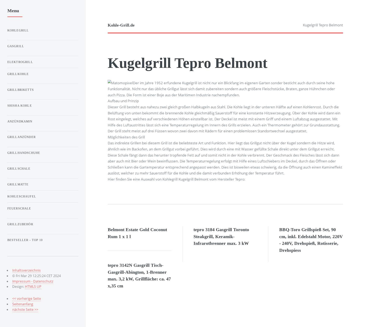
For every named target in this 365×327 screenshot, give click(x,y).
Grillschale (19, 168)
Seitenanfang (22, 304)
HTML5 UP (33, 286)
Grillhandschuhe (23, 152)
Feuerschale (19, 208)
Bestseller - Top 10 (25, 240)
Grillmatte (18, 184)
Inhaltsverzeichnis (26, 270)
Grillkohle (18, 74)
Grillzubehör (20, 224)
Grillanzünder (21, 137)
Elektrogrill (20, 62)
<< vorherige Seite (26, 298)
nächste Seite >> (25, 309)
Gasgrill (15, 46)
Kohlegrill (18, 30)
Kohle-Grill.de (121, 25)
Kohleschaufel (21, 196)
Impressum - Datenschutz (32, 281)
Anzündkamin (20, 121)
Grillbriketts (20, 89)
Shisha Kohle (19, 105)
